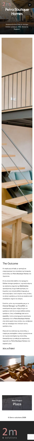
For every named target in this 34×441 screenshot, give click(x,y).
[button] (30, 5)
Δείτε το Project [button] (9, 348)
